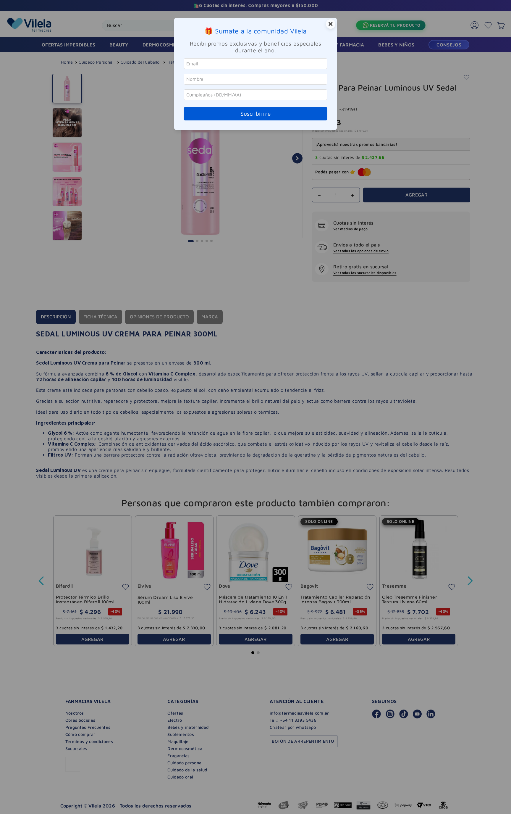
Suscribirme (255, 113)
